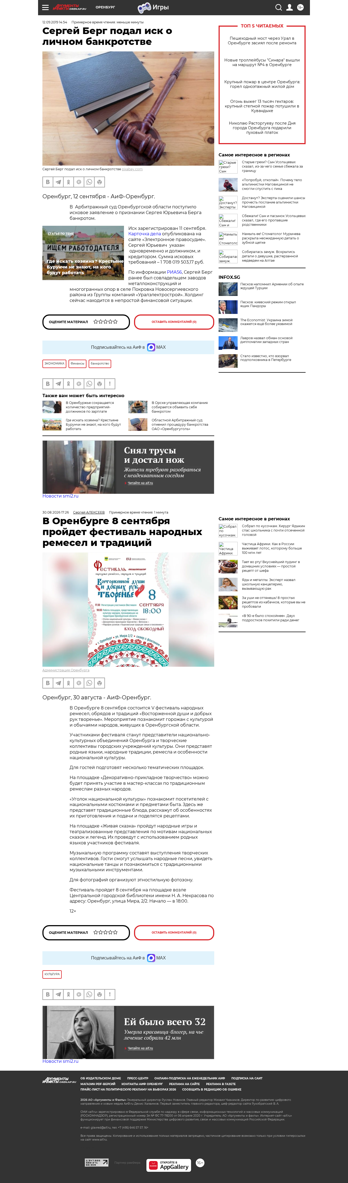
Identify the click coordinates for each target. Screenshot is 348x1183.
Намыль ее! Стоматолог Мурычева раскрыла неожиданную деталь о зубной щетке (271, 238)
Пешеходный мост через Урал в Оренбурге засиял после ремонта (262, 40)
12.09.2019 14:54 (54, 22)
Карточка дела (144, 233)
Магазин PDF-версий (97, 1084)
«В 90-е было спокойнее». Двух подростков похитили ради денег (270, 618)
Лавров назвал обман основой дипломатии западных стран (266, 340)
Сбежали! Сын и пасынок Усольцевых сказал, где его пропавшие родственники (274, 220)
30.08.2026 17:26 (55, 512)
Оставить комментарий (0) (174, 322)
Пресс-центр (137, 1078)
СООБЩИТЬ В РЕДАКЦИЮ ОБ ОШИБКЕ (211, 1089)
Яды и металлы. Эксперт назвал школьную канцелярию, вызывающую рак (269, 584)
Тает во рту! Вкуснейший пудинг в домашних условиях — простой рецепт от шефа (271, 566)
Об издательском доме (100, 1078)
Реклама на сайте (184, 1084)
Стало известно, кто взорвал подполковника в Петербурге (265, 358)
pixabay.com (132, 169)
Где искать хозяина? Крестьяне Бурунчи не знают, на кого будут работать (93, 424)
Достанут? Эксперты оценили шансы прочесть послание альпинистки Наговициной (273, 202)
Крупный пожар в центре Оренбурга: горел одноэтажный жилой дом (262, 84)
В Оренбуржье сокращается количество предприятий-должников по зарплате (90, 407)
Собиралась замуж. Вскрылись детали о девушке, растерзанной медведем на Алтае (270, 256)
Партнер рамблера (127, 1162)
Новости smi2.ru (60, 496)
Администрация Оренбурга (65, 670)
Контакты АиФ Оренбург (142, 1084)
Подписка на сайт (246, 1078)
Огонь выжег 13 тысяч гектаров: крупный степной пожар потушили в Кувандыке (262, 106)
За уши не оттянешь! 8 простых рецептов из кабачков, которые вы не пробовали (273, 602)
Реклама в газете (221, 1084)
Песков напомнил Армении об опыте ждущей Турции (272, 286)
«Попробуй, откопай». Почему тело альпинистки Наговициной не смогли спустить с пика (272, 184)
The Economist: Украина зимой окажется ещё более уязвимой (266, 322)
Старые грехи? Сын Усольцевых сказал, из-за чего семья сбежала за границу (272, 166)
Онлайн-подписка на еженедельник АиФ (189, 1078)
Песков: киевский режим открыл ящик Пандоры (268, 304)
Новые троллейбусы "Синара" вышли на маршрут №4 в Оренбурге (262, 62)
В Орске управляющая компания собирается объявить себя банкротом (180, 407)
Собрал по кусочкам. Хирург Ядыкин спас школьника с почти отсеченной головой (273, 530)
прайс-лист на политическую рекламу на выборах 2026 (128, 1089)
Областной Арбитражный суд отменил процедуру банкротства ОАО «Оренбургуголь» (180, 424)
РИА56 (174, 272)
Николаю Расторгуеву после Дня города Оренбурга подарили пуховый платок (262, 128)
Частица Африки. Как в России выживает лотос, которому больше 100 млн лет (272, 548)
